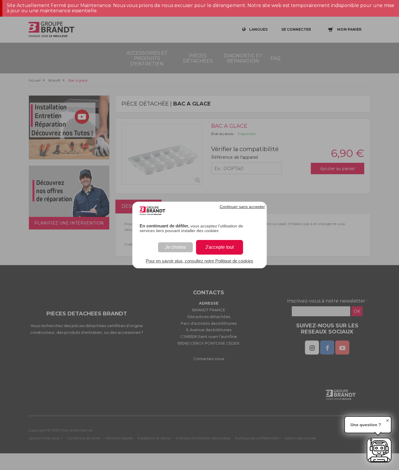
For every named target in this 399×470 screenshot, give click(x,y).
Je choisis (175, 247)
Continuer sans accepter (242, 206)
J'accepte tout (219, 247)
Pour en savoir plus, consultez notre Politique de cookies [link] (199, 260)
